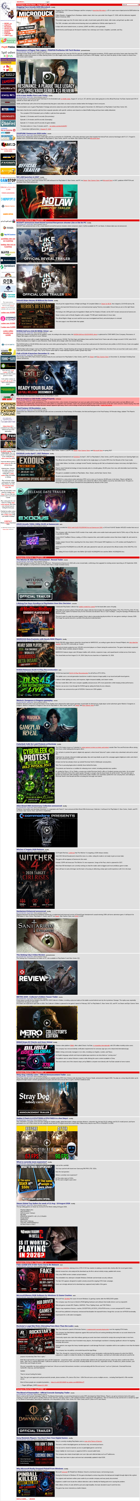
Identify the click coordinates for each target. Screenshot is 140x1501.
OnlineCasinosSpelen (8, 193)
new (11, 35)
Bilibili (72, 1045)
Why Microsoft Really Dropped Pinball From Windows (40, 1469)
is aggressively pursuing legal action (98, 1329)
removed (64, 1472)
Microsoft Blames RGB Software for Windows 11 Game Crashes (44, 1295)
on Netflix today (65, 99)
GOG (76, 916)
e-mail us (7, 523)
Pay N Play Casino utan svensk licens (8, 150)
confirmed (71, 853)
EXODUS (77, 457)
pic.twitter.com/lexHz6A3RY (58, 126)
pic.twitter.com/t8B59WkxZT (75, 1382)
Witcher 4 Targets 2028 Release (30, 849)
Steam (85, 180)
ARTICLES (8, 28)
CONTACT (8, 521)
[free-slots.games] (8, 440)
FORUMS (7, 34)
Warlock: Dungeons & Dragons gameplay (35, 700)
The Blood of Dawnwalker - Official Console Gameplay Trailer (43, 1393)
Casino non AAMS (8, 327)
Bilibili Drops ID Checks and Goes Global (34, 1042)
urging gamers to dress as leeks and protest (95, 747)
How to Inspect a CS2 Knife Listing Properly (36, 399)
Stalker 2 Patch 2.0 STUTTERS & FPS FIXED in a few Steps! (43, 1118)
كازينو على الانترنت (7, 380)
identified (67, 1298)
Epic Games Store (94, 180)
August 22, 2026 (42, 1385)
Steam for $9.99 (106, 304)
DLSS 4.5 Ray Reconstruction (78, 673)
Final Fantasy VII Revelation (29, 408)
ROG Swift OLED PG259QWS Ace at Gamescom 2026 (85, 527)
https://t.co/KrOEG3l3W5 (58, 1382)
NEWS (6, 23)
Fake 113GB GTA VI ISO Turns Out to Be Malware (38, 1265)
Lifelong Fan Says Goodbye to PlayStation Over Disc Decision (44, 603)
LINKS (6, 35)
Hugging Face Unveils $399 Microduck (33, 7)
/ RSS (10, 23)
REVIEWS (7, 27)
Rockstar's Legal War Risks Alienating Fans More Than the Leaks (45, 1326)
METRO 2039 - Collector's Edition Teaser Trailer (37, 997)
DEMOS (7, 32)
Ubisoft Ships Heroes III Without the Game (35, 300)
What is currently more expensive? (32, 1162)
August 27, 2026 (46, 129)
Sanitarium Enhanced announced (31, 911)
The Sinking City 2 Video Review (31, 955)
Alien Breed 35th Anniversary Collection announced (39, 806)
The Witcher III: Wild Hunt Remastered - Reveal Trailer (40, 560)
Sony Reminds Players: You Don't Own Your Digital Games (42, 1438)
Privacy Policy (6, 529)
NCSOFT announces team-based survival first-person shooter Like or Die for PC (51, 223)
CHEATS (7, 25)
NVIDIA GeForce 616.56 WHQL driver (85, 334)
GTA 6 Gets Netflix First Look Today (32, 95)
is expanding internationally (101, 1045)
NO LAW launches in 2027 (28, 177)
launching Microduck (99, 10)
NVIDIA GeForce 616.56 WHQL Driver (33, 331)
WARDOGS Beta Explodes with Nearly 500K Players (39, 639)
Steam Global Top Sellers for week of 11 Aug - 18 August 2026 (43, 1203)
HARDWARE (9, 30)
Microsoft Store (95, 138)
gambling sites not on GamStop (8, 240)
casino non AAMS (8, 312)
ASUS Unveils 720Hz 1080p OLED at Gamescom (38, 524)
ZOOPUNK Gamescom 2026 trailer (31, 133)
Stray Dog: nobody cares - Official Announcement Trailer (41, 1075)
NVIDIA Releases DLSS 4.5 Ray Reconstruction (37, 670)
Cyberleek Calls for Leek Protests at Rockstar (36, 744)
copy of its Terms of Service (93, 1441)
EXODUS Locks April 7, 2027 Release (33, 453)
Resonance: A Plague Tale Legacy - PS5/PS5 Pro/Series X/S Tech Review (48, 50)
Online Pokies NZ (7, 426)
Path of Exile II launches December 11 (33, 353)
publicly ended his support (87, 606)
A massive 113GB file (62, 1268)
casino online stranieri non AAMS (8, 333)
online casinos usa (5, 463)
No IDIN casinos (6, 451)
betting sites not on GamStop (8, 246)
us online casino (7, 514)
